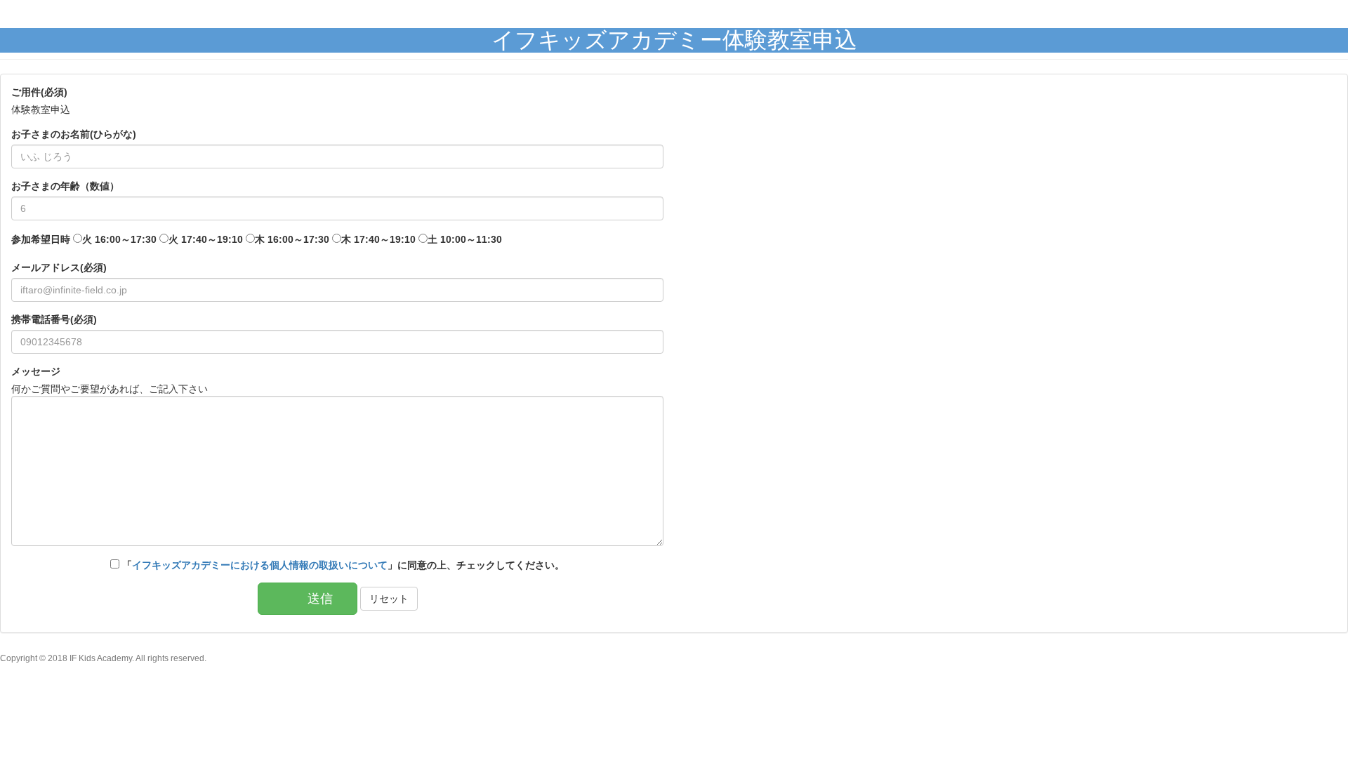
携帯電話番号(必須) (54, 319)
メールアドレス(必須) (59, 267)
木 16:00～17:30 (292, 239)
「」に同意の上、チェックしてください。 (341, 565)
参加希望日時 (40, 239)
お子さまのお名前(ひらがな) (73, 134)
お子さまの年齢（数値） (65, 186)
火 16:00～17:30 (119, 239)
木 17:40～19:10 (378, 239)
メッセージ (35, 371)
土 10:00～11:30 (465, 239)
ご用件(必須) (39, 92)
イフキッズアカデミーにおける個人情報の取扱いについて (260, 565)
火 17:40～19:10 (205, 239)
